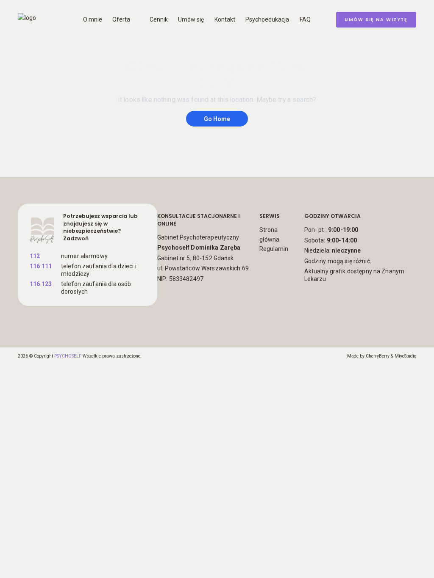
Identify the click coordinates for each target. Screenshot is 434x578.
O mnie (92, 19)
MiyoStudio (405, 356)
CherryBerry (377, 356)
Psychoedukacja (267, 19)
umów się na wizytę (376, 20)
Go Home (217, 118)
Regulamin (273, 248)
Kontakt (224, 19)
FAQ (305, 19)
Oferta (121, 19)
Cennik (159, 19)
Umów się (191, 19)
